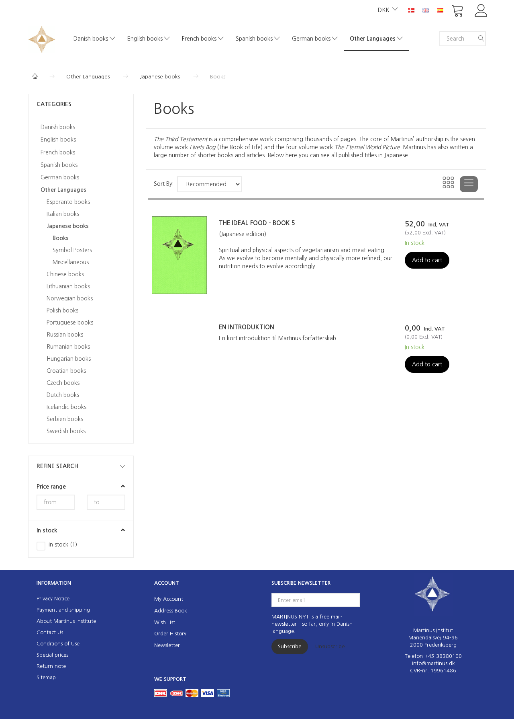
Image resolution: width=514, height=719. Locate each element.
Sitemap (46, 677)
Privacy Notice (53, 598)
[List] (469, 184)
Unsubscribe (330, 646)
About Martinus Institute (66, 621)
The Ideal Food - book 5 (257, 223)
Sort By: (163, 184)
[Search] (481, 39)
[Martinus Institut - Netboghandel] (41, 38)
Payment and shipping (63, 609)
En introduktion (246, 327)
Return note (51, 666)
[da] (411, 9)
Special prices (52, 654)
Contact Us (50, 632)
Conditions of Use (58, 643)
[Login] (481, 10)
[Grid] (449, 184)
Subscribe (290, 646)
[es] (440, 9)
